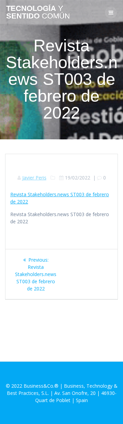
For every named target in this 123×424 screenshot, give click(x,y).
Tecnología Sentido (38, 12)
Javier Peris (34, 177)
